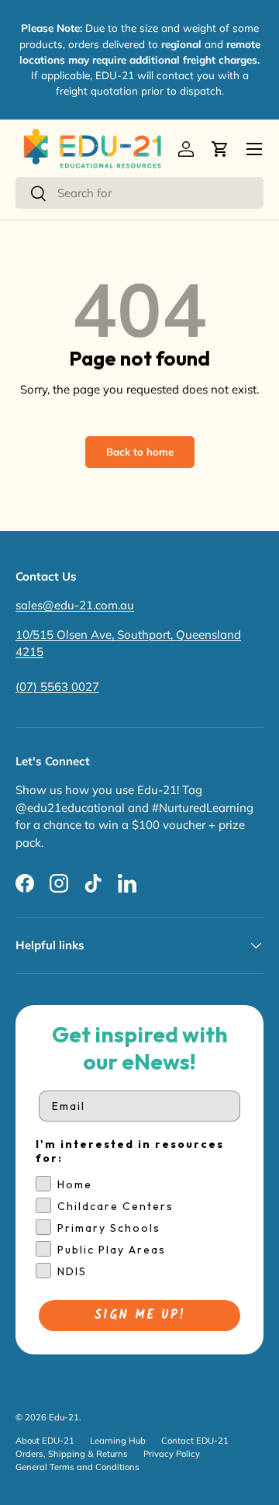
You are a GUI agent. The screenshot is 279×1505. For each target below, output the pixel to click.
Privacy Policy (171, 1453)
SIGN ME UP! (140, 1315)
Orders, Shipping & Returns (72, 1453)
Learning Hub (118, 1440)
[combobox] (140, 193)
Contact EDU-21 (195, 1440)
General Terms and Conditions (78, 1467)
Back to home (140, 452)
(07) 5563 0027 (57, 686)
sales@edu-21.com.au (75, 605)
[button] (220, 149)
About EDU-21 (45, 1440)
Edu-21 (64, 1417)
